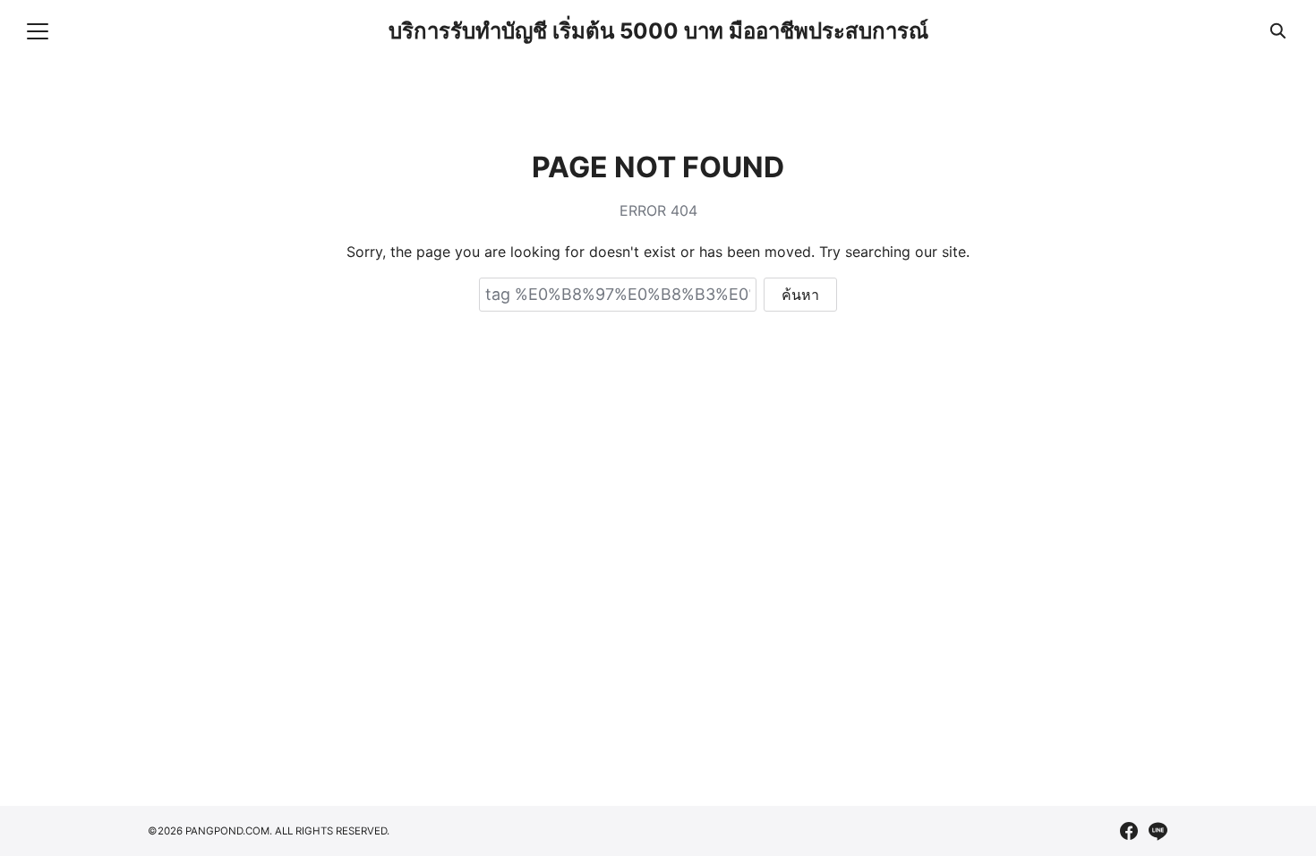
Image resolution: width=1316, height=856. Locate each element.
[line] (1157, 831)
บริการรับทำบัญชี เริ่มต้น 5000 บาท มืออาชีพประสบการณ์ (658, 31)
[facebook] (1129, 831)
